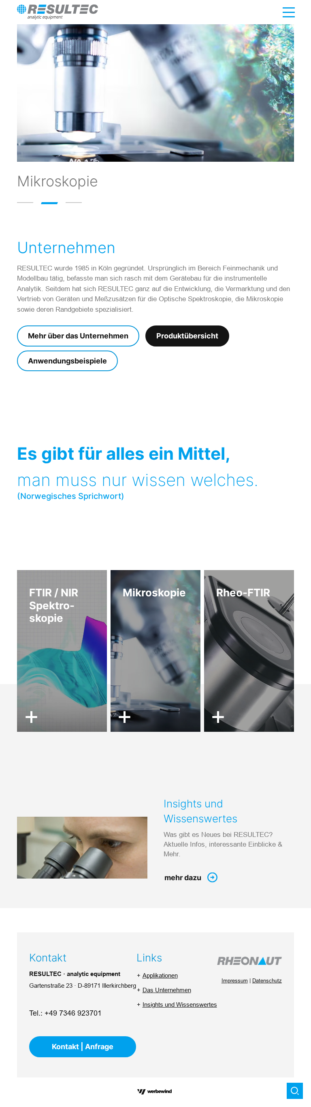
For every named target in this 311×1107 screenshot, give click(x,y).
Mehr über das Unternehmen (78, 336)
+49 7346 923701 (73, 1013)
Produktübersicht (187, 336)
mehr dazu (182, 877)
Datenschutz (267, 980)
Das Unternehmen (167, 990)
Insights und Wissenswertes (180, 1004)
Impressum (235, 980)
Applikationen (160, 975)
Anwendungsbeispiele (67, 361)
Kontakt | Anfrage (82, 1046)
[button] (25, 202)
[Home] (57, 11)
